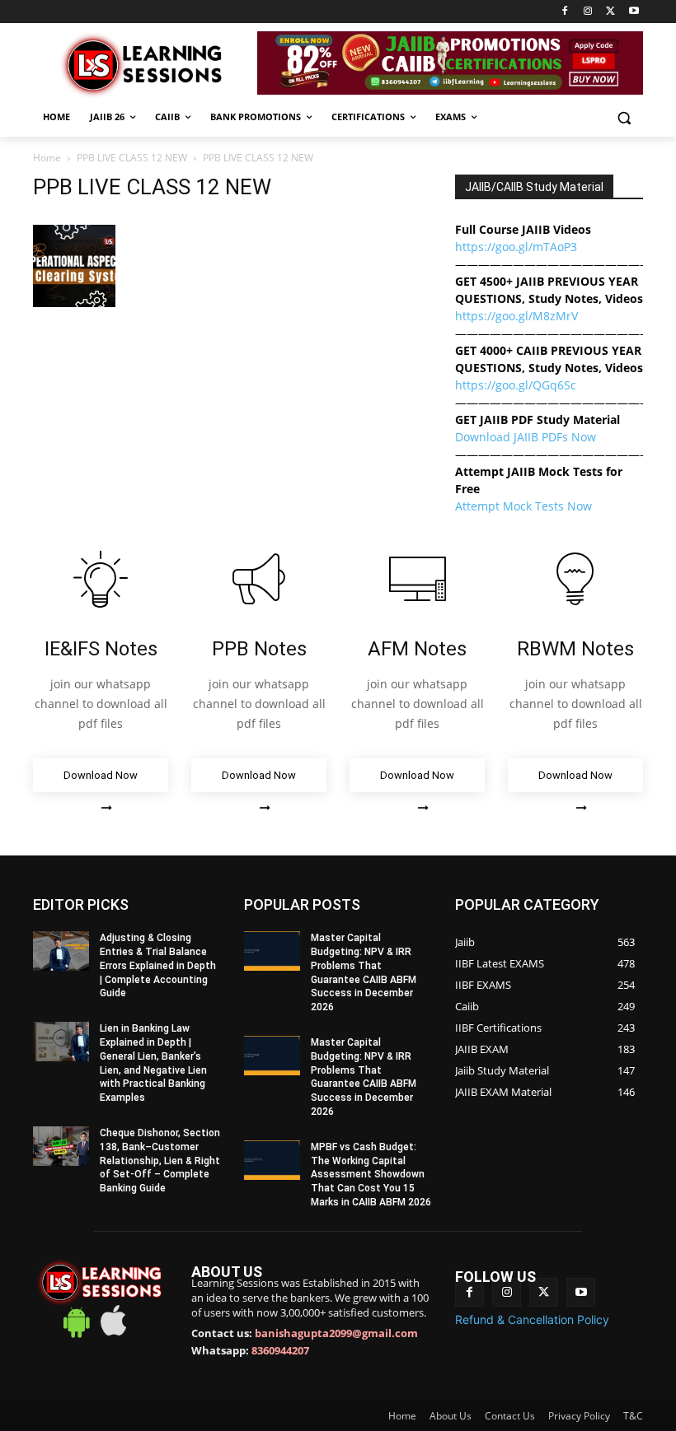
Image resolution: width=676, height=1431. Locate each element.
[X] (610, 11)
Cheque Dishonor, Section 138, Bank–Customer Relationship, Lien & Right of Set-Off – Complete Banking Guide (160, 1160)
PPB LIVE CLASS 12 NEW (132, 158)
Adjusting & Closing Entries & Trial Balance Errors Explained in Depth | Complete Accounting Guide (158, 965)
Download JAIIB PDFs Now (525, 437)
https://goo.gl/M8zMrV (516, 316)
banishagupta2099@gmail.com (336, 1333)
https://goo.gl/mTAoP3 (516, 246)
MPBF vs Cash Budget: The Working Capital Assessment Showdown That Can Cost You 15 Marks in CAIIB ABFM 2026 (371, 1174)
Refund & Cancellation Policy (532, 1319)
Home (47, 158)
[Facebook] (565, 11)
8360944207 (280, 1350)
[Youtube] (633, 11)
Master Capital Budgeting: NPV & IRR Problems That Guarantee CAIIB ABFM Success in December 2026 (363, 1077)
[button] (623, 117)
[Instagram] (588, 11)
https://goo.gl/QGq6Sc (515, 385)
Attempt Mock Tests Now (523, 506)
